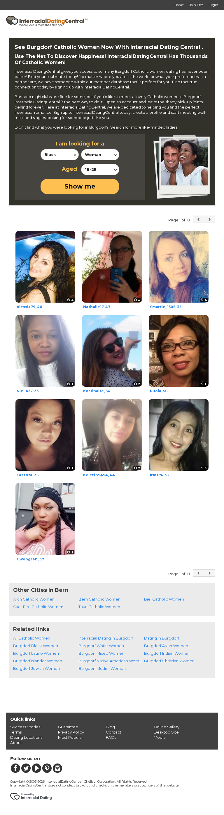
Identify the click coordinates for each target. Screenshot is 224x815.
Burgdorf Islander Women (37, 660)
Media (160, 737)
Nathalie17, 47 (96, 307)
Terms (16, 732)
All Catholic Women (31, 638)
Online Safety (166, 727)
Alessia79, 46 (29, 307)
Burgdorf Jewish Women (36, 668)
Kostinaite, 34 (97, 391)
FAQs (111, 737)
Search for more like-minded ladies (143, 127)
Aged (69, 169)
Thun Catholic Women (99, 606)
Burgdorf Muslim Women (102, 668)
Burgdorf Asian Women (166, 645)
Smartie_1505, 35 (165, 307)
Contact (113, 732)
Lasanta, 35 (27, 475)
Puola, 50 (159, 391)
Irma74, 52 (159, 475)
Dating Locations (26, 737)
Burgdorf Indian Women (167, 653)
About (16, 742)
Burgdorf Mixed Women (101, 653)
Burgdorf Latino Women (36, 653)
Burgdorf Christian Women (169, 660)
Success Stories (25, 727)
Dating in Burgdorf (161, 638)
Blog (110, 727)
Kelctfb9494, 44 (99, 475)
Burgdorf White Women (101, 645)
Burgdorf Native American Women (111, 660)
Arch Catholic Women (34, 599)
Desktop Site (166, 732)
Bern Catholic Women (99, 599)
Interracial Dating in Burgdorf (105, 638)
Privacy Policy (71, 732)
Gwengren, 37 (30, 559)
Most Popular (70, 737)
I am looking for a (80, 144)
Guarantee (68, 727)
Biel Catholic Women (164, 599)
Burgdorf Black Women (35, 645)
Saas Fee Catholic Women (38, 606)
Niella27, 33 (28, 391)
